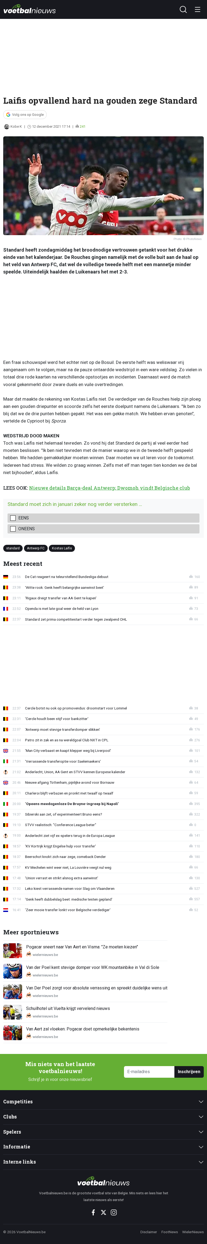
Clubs (10, 1117)
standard (13, 548)
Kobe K (16, 126)
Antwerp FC (35, 548)
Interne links (19, 1162)
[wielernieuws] (103, 1180)
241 (82, 126)
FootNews (169, 1232)
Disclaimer (148, 1232)
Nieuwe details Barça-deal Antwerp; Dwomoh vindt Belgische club (109, 488)
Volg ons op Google (28, 115)
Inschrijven (189, 1071)
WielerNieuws (193, 1232)
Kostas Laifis (62, 548)
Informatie (16, 1147)
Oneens (26, 528)
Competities (18, 1101)
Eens (23, 517)
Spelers (12, 1132)
